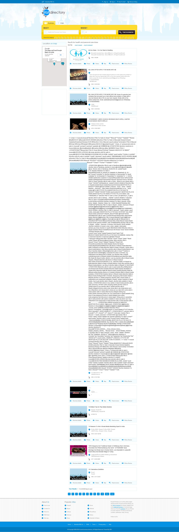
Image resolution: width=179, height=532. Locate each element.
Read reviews (115, 63)
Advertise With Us (49, 2)
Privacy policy (102, 524)
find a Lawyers (116, 505)
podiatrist (122, 509)
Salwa (91, 515)
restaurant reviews (118, 507)
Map (62, 23)
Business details (77, 63)
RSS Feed (46, 515)
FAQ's (87, 524)
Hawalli (69, 505)
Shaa (68, 518)
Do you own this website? (49, 55)
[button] (54, 64)
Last (112, 494)
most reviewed (87, 45)
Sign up (106, 2)
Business (51, 23)
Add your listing (133, 2)
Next (107, 494)
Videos (97, 63)
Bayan (68, 508)
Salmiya (69, 515)
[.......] (78, 392)
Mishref (92, 508)
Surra (91, 505)
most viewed (78, 45)
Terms (93, 524)
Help (110, 524)
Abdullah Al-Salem (94, 518)
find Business (128, 32)
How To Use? (122, 2)
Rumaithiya (93, 511)
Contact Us (47, 508)
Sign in (113, 2)
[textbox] (62, 32)
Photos (88, 63)
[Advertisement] (103, 12)
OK (60, 55)
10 (102, 494)
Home (69, 524)
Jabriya (69, 511)
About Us (46, 511)
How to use (47, 505)
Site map (46, 518)
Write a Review (128, 63)
